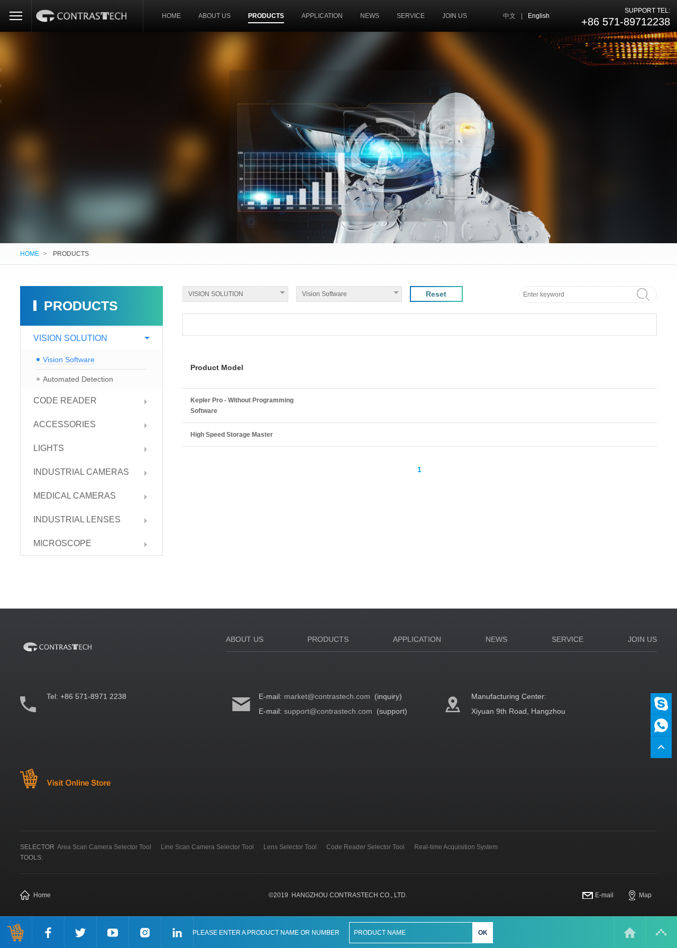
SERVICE (411, 16)
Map (645, 895)
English (539, 16)
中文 (509, 16)
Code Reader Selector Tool (365, 847)
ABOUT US (214, 16)
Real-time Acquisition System (456, 847)
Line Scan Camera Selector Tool (207, 847)
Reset (436, 294)
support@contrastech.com (328, 711)
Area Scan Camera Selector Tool (104, 847)
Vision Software (69, 359)
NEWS (369, 16)
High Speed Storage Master (231, 434)
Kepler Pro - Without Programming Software (242, 406)
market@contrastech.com (327, 696)
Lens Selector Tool (290, 847)
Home (42, 895)
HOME (171, 16)
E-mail (604, 895)
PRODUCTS (266, 16)
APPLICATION (322, 16)
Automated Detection (78, 379)
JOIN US (454, 16)
